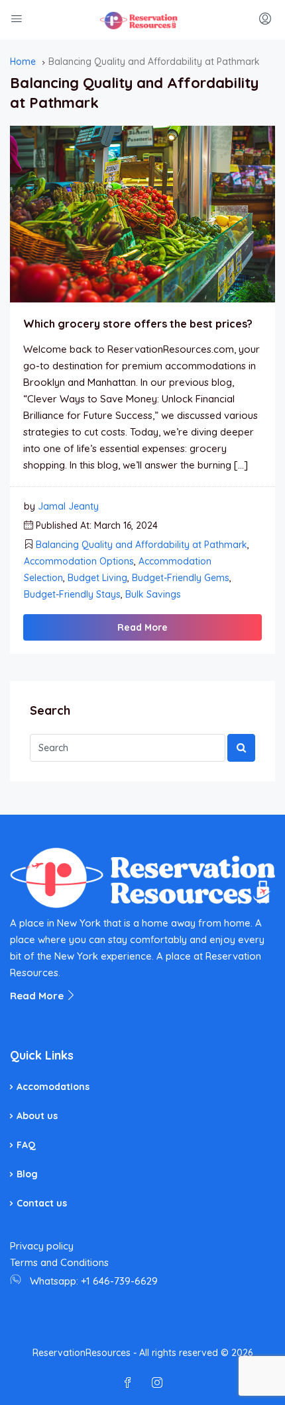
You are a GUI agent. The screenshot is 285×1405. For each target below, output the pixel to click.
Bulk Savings (153, 594)
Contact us (42, 1203)
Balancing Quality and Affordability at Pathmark (141, 545)
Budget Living (97, 578)
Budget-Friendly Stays (72, 594)
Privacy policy (42, 1246)
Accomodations (53, 1087)
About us (37, 1116)
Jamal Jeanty (68, 506)
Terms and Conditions (59, 1262)
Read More (142, 627)
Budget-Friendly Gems (180, 578)
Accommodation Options (79, 561)
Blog (27, 1174)
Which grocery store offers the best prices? (138, 323)
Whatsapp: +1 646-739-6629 (94, 1281)
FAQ (26, 1145)
